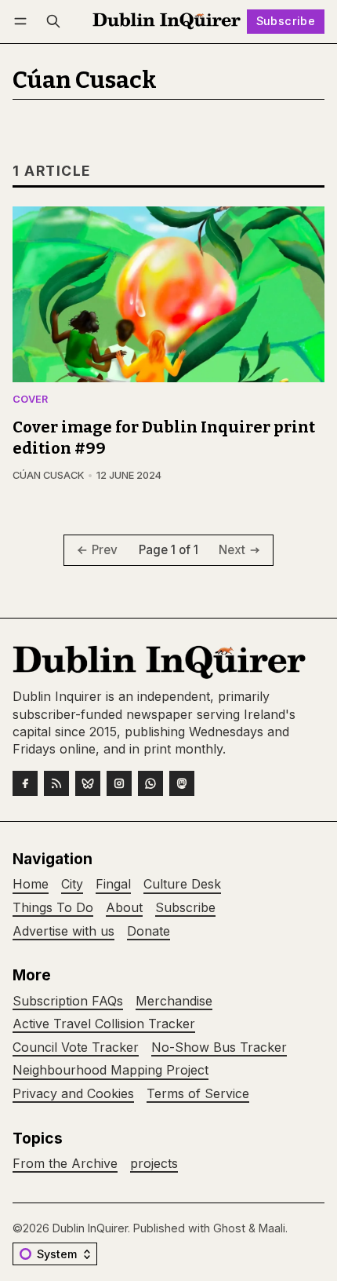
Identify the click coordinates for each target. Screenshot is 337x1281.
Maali (272, 1228)
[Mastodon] (181, 783)
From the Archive (65, 1163)
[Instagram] (119, 783)
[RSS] (56, 783)
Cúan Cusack (48, 475)
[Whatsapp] (150, 783)
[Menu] (23, 21)
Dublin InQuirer (90, 1228)
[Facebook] (25, 783)
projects (154, 1163)
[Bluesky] (87, 783)
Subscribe (286, 20)
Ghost (229, 1228)
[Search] (53, 21)
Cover (30, 400)
